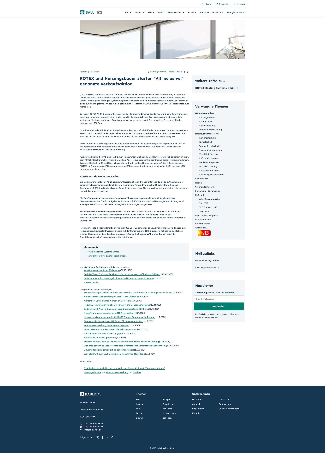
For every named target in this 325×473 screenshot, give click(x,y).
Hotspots (167, 399)
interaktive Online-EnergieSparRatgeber (107, 256)
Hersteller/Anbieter (205, 113)
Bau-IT (161, 12)
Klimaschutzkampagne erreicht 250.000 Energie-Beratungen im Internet (119, 317)
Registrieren (198, 408)
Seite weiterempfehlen (206, 267)
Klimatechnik (205, 121)
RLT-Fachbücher (203, 219)
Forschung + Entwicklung (207, 191)
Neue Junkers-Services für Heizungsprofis (104, 333)
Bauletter (229, 292)
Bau (138, 399)
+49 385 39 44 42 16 (93, 426)
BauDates (204, 12)
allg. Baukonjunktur (209, 199)
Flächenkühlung (207, 125)
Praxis (139, 413)
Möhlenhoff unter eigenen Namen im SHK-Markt (107, 300)
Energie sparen (170, 404)
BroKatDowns (169, 413)
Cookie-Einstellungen (229, 408)
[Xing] (112, 437)
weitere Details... (92, 282)
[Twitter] (98, 437)
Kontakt (196, 413)
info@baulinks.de (92, 429)
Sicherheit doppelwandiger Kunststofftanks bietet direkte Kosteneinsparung (121, 341)
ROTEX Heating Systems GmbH (103, 251)
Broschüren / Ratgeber (206, 215)
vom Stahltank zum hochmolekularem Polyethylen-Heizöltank (114, 354)
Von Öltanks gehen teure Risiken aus (102, 270)
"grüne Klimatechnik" (209, 146)
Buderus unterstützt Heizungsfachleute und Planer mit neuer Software (118, 278)
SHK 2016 (204, 211)
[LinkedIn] (107, 437)
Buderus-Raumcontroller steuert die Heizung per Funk (110, 329)
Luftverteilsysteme (208, 158)
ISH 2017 (203, 203)
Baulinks (83, 72)
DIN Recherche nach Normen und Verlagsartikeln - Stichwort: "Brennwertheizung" (124, 368)
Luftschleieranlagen (209, 170)
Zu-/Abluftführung (208, 154)
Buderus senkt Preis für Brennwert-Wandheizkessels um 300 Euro (116, 309)
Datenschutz (225, 404)
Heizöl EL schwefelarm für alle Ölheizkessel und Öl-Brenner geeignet (117, 305)
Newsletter (197, 399)
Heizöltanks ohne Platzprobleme (100, 337)
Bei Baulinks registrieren (207, 260)
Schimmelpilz (201, 178)
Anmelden (197, 404)
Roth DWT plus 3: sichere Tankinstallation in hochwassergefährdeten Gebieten (122, 274)
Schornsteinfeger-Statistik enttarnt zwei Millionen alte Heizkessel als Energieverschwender (128, 292)
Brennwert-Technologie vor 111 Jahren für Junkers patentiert (113, 321)
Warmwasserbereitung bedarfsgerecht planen (106, 325)
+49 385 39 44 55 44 (93, 423)
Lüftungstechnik (207, 117)
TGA (138, 408)
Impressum (224, 399)
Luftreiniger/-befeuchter (211, 174)
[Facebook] (103, 437)
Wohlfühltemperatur (205, 187)
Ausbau (140, 404)
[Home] (106, 395)
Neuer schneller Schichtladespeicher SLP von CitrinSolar (111, 296)
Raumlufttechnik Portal (207, 133)
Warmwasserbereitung (117, 372)
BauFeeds (167, 418)
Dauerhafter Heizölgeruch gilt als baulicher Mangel (109, 349)
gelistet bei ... (201, 227)
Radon (198, 182)
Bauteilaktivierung (208, 166)
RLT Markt (200, 195)
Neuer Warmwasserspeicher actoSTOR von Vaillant (109, 313)
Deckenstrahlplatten (209, 162)
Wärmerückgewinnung (210, 129)
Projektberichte (202, 223)
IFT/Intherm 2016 (208, 207)
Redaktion (94, 72)
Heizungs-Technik (92, 372)
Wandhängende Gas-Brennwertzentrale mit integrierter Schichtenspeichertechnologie (126, 345)
